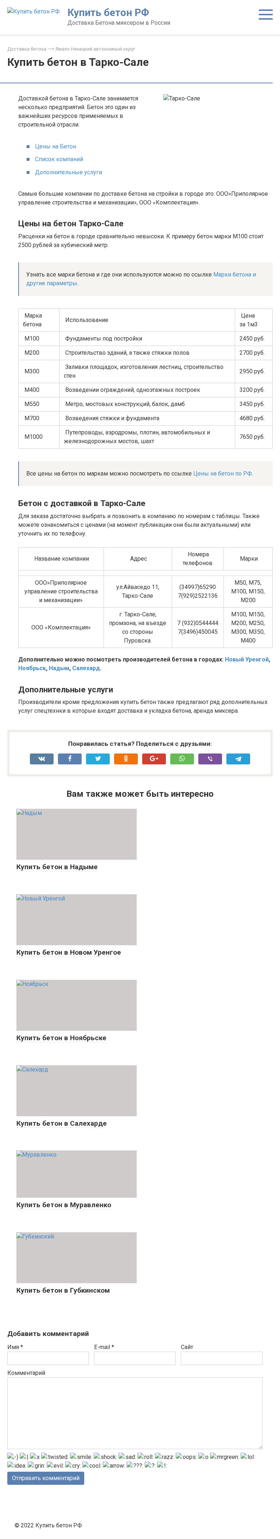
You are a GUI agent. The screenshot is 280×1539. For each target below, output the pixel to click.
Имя (15, 1347)
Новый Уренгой (247, 659)
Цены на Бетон (55, 146)
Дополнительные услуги (68, 172)
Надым (59, 668)
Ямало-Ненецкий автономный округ (95, 49)
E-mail (104, 1347)
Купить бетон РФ (108, 13)
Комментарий (26, 1372)
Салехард (86, 668)
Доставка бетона (26, 49)
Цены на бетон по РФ (222, 473)
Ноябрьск (32, 668)
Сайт (187, 1347)
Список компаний (59, 159)
